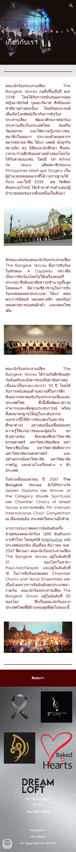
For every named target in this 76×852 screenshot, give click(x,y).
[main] (38, 32)
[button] (5, 5)
